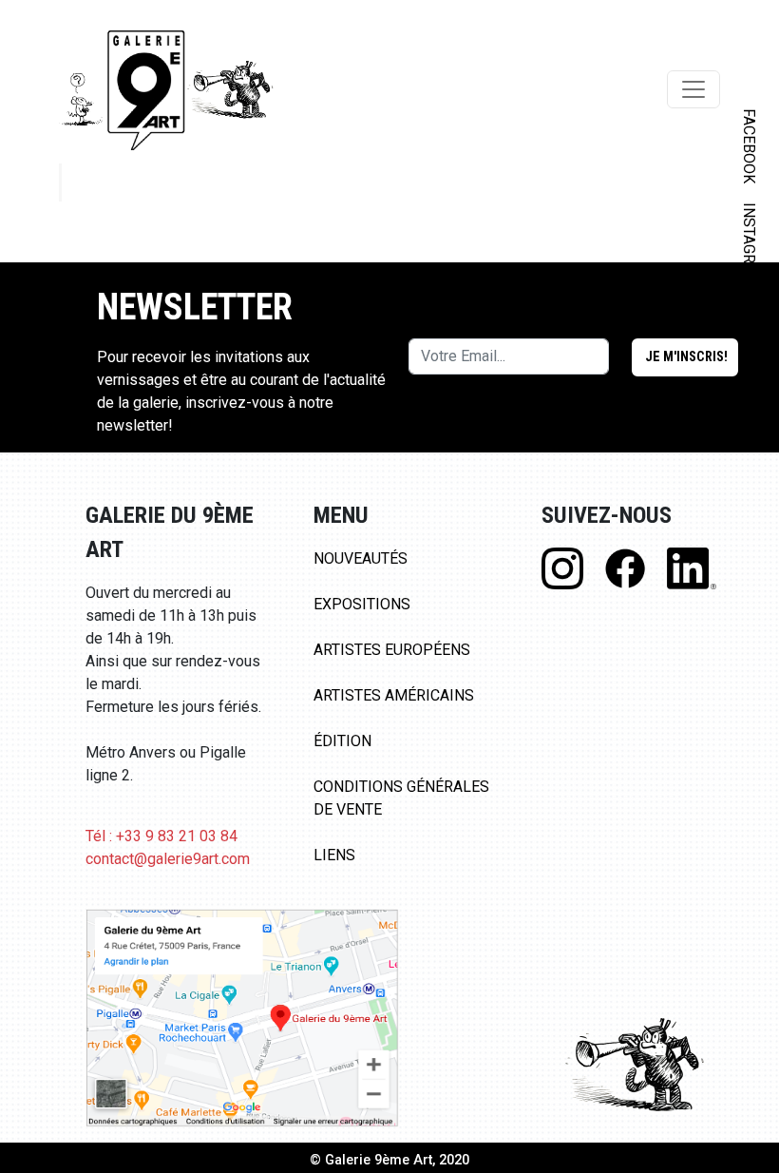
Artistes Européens (392, 650)
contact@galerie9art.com (168, 859)
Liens (334, 855)
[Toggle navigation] (693, 89)
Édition (342, 741)
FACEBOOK (749, 145)
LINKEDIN (749, 339)
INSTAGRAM (749, 244)
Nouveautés (361, 558)
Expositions (362, 604)
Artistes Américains (394, 695)
